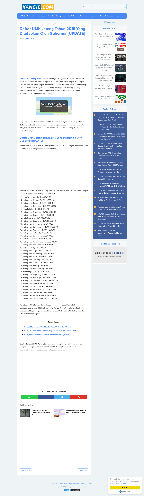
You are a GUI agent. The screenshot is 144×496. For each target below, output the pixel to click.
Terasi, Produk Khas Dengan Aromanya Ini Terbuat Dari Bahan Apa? (110, 233)
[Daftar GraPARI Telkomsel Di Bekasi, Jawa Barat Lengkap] (120, 67)
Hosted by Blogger (81, 487)
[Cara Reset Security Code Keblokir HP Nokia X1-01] (120, 88)
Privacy (83, 484)
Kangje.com (71, 487)
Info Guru (41, 16)
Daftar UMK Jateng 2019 (30, 79)
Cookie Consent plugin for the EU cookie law (124, 491)
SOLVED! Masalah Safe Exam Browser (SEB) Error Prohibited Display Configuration (112, 216)
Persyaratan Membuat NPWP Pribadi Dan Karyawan (46, 335)
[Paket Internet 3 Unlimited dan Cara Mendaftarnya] (120, 36)
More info (126, 482)
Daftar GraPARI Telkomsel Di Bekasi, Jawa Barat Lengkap (104, 67)
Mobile (51, 16)
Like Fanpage (109, 254)
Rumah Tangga (106, 16)
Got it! (124, 487)
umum (27, 24)
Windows (83, 16)
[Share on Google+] (78, 397)
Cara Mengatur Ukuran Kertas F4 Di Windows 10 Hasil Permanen (104, 57)
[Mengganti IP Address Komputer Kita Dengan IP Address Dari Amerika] (120, 78)
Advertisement (74, 484)
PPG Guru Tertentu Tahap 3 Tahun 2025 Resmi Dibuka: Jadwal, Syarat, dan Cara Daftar (111, 127)
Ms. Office (72, 16)
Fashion (119, 16)
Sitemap (90, 484)
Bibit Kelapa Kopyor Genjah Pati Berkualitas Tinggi (41, 412)
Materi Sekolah (27, 16)
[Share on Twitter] (62, 397)
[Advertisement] (54, 59)
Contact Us (63, 484)
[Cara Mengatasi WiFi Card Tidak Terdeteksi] (120, 99)
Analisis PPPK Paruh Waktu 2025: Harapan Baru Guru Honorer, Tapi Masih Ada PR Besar (110, 146)
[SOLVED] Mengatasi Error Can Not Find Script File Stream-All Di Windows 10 (111, 200)
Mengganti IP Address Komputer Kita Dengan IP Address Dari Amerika (104, 78)
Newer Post (25, 470)
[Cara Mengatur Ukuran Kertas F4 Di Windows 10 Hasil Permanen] (120, 57)
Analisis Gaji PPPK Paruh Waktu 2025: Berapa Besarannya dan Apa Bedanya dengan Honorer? (111, 136)
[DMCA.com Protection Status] (72, 491)
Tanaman (94, 16)
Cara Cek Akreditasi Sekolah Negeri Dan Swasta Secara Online (50, 331)
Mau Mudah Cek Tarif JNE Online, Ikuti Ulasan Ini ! (76, 411)
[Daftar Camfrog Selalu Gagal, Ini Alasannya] (120, 47)
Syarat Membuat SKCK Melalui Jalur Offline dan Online (47, 327)
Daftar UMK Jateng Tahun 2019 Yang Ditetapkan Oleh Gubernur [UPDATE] (52, 31)
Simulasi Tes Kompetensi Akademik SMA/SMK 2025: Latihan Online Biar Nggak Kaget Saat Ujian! (111, 117)
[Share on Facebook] (46, 397)
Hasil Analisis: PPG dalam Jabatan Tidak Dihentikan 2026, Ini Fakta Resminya (110, 155)
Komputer (60, 16)
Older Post (83, 470)
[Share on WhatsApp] (29, 397)
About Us (54, 484)
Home (22, 24)
